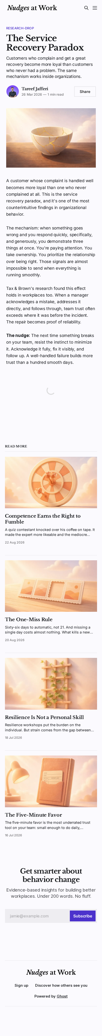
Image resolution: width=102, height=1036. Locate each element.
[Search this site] (86, 8)
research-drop (20, 28)
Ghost (62, 996)
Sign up (21, 985)
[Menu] (95, 8)
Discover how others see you (61, 985)
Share (85, 91)
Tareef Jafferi (35, 88)
